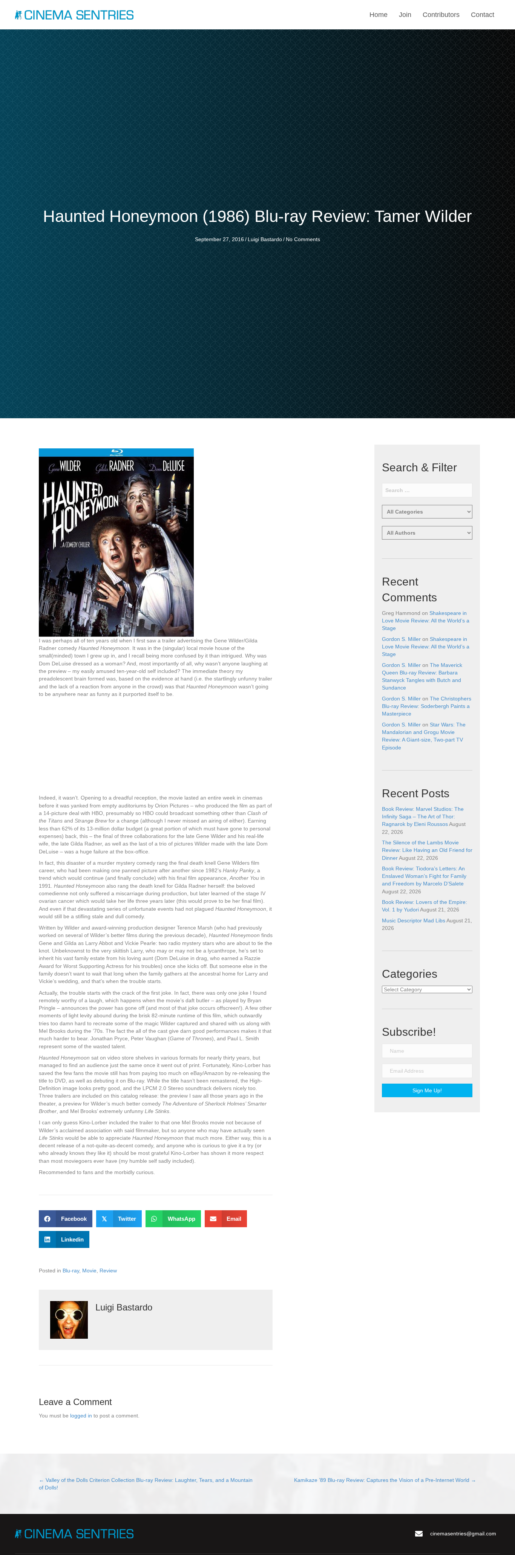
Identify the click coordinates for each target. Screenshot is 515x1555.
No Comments (303, 239)
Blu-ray (71, 1271)
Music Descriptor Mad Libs (413, 920)
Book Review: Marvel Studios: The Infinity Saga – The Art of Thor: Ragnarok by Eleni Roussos (423, 816)
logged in (81, 1416)
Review (108, 1271)
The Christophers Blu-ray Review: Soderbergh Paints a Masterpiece (426, 706)
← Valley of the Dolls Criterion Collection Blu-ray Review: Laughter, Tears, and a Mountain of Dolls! (146, 1484)
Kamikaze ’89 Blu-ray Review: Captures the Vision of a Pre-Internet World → (385, 1480)
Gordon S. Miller (401, 639)
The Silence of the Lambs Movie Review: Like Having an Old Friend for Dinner (427, 850)
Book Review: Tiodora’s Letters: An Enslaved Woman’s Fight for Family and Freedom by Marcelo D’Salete (424, 876)
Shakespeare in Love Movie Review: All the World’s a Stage (425, 620)
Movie (89, 1271)
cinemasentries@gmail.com (463, 1534)
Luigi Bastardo (265, 239)
